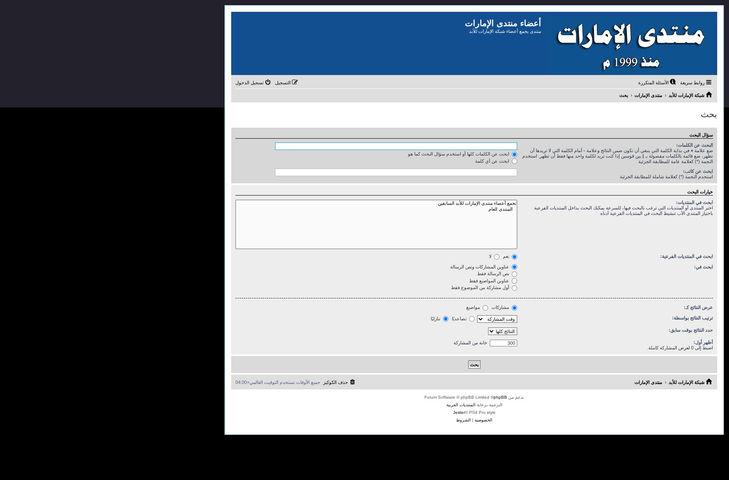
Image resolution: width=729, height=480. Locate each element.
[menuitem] (657, 83)
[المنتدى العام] (376, 209)
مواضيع (473, 307)
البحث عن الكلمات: (694, 144)
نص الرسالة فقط (493, 273)
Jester (459, 412)
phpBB (500, 397)
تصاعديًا (460, 318)
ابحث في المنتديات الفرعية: (686, 256)
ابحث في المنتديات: (694, 202)
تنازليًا (436, 318)
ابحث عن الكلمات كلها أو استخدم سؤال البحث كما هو (459, 153)
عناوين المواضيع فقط (489, 280)
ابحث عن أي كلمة (492, 161)
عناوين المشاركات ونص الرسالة (480, 266)
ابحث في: (703, 266)
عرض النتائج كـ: (698, 307)
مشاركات (500, 307)
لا (491, 256)
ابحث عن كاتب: (698, 171)
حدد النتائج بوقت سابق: (691, 330)
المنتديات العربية (460, 404)
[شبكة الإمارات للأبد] (629, 43)
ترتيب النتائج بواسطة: (692, 317)
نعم (506, 256)
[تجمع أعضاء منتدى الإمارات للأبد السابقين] (376, 203)
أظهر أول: (703, 342)
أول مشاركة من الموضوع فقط (480, 287)
